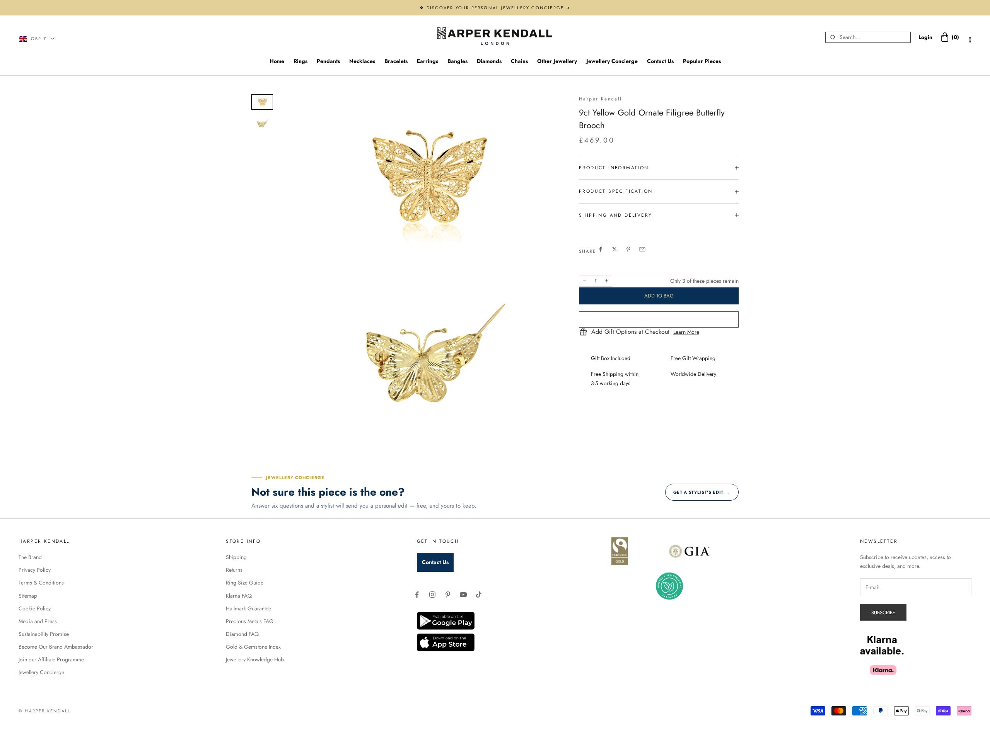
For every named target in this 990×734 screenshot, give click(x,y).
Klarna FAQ (239, 596)
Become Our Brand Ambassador (56, 647)
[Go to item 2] (262, 123)
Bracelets (396, 61)
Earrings (427, 61)
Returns (234, 570)
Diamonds (489, 61)
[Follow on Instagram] (432, 594)
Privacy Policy (35, 570)
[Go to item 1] (262, 102)
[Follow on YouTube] (463, 594)
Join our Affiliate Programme (51, 659)
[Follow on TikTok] (479, 594)
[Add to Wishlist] (659, 319)
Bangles (457, 61)
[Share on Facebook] (600, 249)
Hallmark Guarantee (248, 608)
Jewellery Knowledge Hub (255, 659)
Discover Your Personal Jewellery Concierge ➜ (498, 8)
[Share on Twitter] (614, 249)
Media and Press (38, 621)
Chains (519, 61)
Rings (300, 61)
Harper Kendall (600, 98)
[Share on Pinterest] (628, 249)
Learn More (686, 331)
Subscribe (883, 612)
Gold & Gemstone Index (253, 647)
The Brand (30, 557)
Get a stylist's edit (702, 492)
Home (277, 61)
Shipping (236, 557)
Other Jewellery (557, 61)
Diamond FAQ (242, 634)
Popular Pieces (702, 61)
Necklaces (362, 61)
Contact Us (660, 61)
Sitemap (28, 596)
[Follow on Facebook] (417, 594)
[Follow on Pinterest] (448, 594)
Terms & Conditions (41, 582)
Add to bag (659, 296)
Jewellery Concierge (612, 61)
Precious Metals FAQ (249, 621)
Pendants (328, 61)
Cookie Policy (35, 608)
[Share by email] (642, 249)
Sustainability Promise (44, 634)
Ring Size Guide (244, 582)
